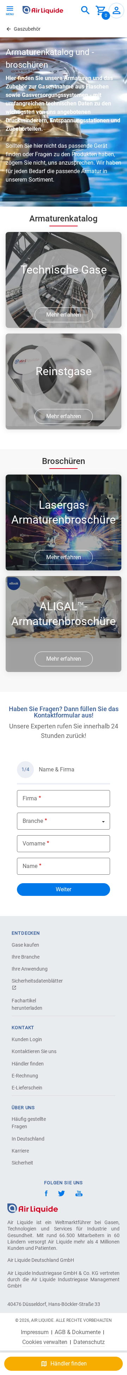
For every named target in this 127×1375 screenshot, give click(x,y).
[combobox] (85, 10)
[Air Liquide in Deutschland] (43, 10)
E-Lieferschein (27, 1087)
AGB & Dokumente (78, 1332)
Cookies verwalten (44, 1342)
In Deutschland (28, 1139)
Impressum (35, 1332)
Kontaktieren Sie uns (34, 1051)
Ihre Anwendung (30, 969)
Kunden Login (27, 1039)
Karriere (20, 1151)
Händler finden (28, 1064)
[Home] (32, 1207)
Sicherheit (22, 1163)
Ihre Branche (26, 957)
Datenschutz (89, 1342)
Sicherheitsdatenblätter (36, 981)
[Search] (85, 10)
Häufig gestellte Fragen (29, 1122)
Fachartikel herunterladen (27, 1004)
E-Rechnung (25, 1075)
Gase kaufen (25, 945)
